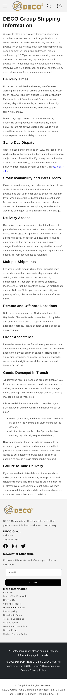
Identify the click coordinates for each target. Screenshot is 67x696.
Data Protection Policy (15, 626)
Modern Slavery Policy (15, 634)
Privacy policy (10, 622)
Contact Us (9, 600)
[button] (49, 6)
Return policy (10, 611)
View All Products (12, 604)
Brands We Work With (14, 596)
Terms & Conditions (13, 619)
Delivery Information (14, 607)
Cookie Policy (10, 630)
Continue (33, 582)
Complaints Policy (12, 615)
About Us (8, 592)
